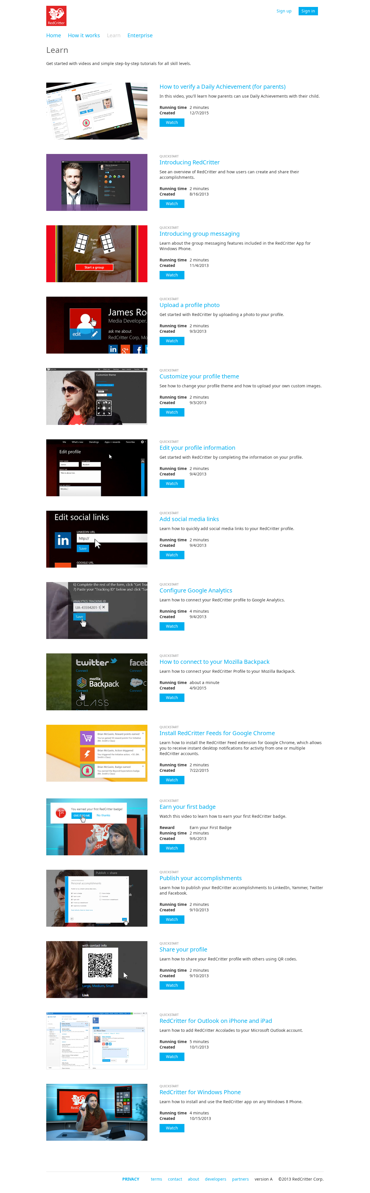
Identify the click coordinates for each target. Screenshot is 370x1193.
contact (175, 1179)
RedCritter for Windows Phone (200, 1092)
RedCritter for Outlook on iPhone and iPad (216, 1021)
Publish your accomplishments (201, 878)
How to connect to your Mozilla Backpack (215, 662)
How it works (84, 35)
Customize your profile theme (199, 376)
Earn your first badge (188, 807)
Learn (114, 35)
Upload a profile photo (190, 305)
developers (215, 1179)
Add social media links (189, 519)
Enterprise (140, 35)
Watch (172, 122)
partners (240, 1179)
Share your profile (183, 949)
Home (53, 35)
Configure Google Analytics (196, 590)
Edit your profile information (197, 447)
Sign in (308, 11)
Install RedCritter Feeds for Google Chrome (217, 733)
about (193, 1179)
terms (156, 1179)
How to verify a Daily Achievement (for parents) (223, 86)
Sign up (284, 11)
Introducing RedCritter (190, 162)
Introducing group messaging (200, 233)
